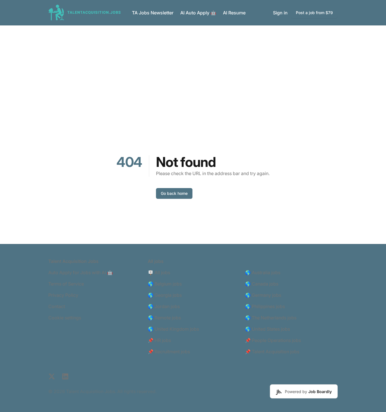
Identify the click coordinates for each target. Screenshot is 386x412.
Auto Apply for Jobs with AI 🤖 (80, 272)
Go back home (174, 193)
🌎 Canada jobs (261, 284)
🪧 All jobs (159, 272)
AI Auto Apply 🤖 (198, 13)
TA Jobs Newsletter (153, 13)
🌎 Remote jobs (164, 318)
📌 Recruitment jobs (169, 351)
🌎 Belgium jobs (165, 284)
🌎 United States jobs (267, 329)
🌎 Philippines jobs (265, 306)
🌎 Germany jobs (263, 295)
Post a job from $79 (314, 12)
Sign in (280, 13)
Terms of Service (66, 284)
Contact (56, 306)
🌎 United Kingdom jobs (173, 329)
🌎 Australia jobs (262, 272)
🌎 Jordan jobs (164, 306)
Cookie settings (64, 318)
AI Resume (234, 13)
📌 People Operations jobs (273, 340)
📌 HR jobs (159, 340)
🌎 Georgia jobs (165, 295)
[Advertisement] (193, 67)
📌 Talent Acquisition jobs (272, 351)
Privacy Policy (63, 295)
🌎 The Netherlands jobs (270, 318)
